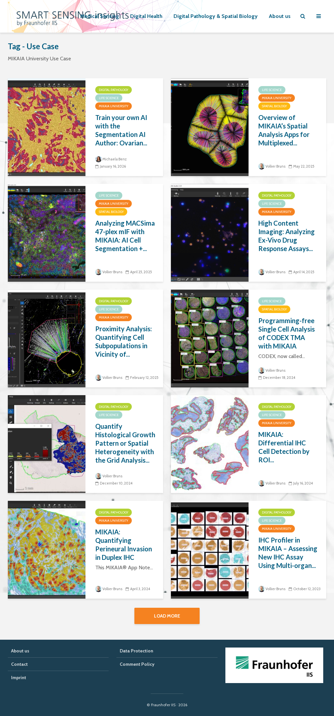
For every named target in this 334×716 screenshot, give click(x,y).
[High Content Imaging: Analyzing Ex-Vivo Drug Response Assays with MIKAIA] (210, 232)
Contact (19, 664)
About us (280, 16)
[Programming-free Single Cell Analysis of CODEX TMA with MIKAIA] (210, 338)
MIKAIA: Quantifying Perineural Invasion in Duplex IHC (123, 544)
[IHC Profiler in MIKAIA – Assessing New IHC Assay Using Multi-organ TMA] (210, 549)
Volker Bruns (275, 166)
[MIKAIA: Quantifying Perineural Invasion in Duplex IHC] (46, 549)
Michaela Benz (114, 159)
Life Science (109, 98)
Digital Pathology (113, 90)
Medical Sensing (99, 16)
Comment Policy (137, 664)
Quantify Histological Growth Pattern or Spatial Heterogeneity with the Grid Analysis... (125, 443)
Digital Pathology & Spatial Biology (216, 16)
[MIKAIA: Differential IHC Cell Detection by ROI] (210, 443)
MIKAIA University (113, 106)
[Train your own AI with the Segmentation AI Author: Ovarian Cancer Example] (46, 127)
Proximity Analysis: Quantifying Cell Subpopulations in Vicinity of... (123, 341)
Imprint (18, 677)
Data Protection (136, 651)
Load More (167, 616)
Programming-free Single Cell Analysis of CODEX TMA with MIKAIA (286, 333)
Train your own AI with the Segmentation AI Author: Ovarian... (121, 130)
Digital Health (146, 16)
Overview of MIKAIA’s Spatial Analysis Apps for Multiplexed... (284, 130)
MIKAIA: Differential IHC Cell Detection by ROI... (284, 447)
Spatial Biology (274, 106)
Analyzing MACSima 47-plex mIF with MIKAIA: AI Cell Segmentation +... (125, 235)
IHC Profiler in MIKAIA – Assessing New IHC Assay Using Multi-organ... (287, 552)
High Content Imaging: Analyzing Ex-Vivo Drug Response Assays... (286, 235)
